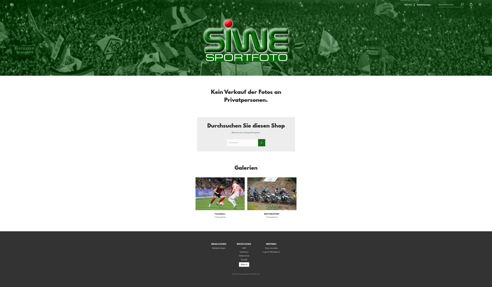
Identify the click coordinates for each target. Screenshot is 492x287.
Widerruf (244, 264)
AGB (244, 248)
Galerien (408, 5)
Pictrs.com (256, 274)
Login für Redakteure (271, 252)
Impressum (244, 252)
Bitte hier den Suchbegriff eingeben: (246, 133)
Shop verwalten (271, 248)
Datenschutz (244, 256)
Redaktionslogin (424, 5)
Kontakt (244, 260)
